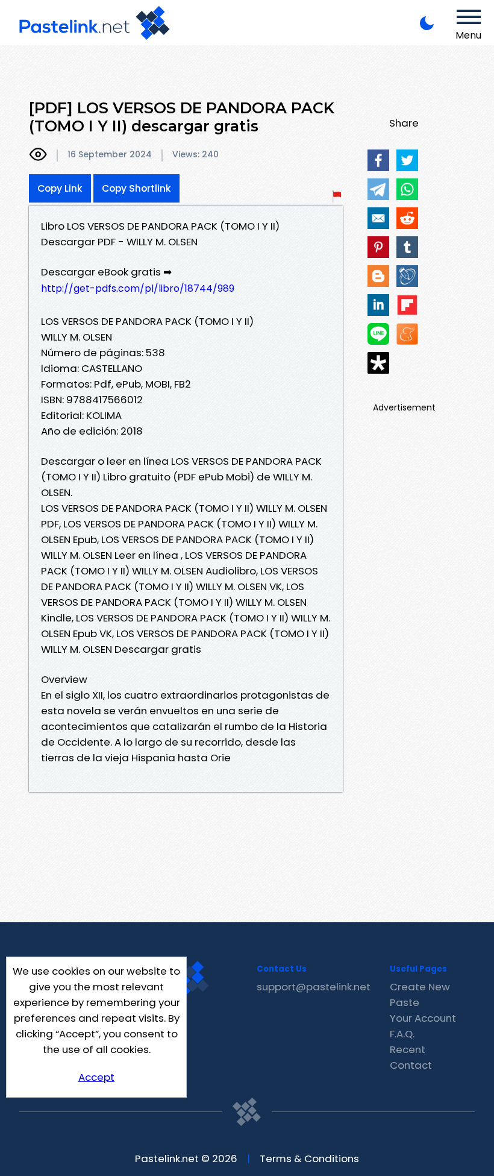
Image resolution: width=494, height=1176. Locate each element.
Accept (96, 1077)
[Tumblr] (407, 247)
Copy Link (60, 188)
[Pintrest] (378, 247)
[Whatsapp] (407, 189)
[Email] (378, 218)
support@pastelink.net (313, 986)
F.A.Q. (402, 1034)
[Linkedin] (378, 305)
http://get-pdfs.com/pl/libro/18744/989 (137, 288)
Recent (407, 1049)
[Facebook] (378, 160)
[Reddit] (407, 218)
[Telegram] (378, 189)
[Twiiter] (407, 160)
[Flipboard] (407, 305)
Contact (411, 1065)
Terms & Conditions (309, 1158)
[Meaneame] (407, 334)
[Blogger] (378, 276)
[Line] (378, 334)
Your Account (423, 1018)
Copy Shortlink (136, 188)
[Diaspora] (378, 363)
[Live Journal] (407, 276)
